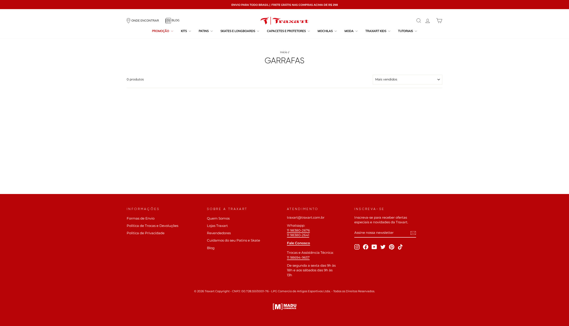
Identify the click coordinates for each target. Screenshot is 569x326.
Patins (204, 31)
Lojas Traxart (217, 226)
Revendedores (219, 233)
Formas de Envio (140, 218)
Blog (210, 248)
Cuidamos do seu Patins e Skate (233, 240)
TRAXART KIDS (376, 31)
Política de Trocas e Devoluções (152, 226)
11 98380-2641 (298, 235)
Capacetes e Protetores (287, 31)
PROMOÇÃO (161, 31)
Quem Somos (218, 218)
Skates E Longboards (238, 31)
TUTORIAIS (406, 31)
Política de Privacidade (145, 233)
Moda (349, 31)
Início (283, 52)
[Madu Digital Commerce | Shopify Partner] (284, 307)
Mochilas (325, 31)
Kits (184, 31)
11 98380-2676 (298, 230)
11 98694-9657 (298, 257)
